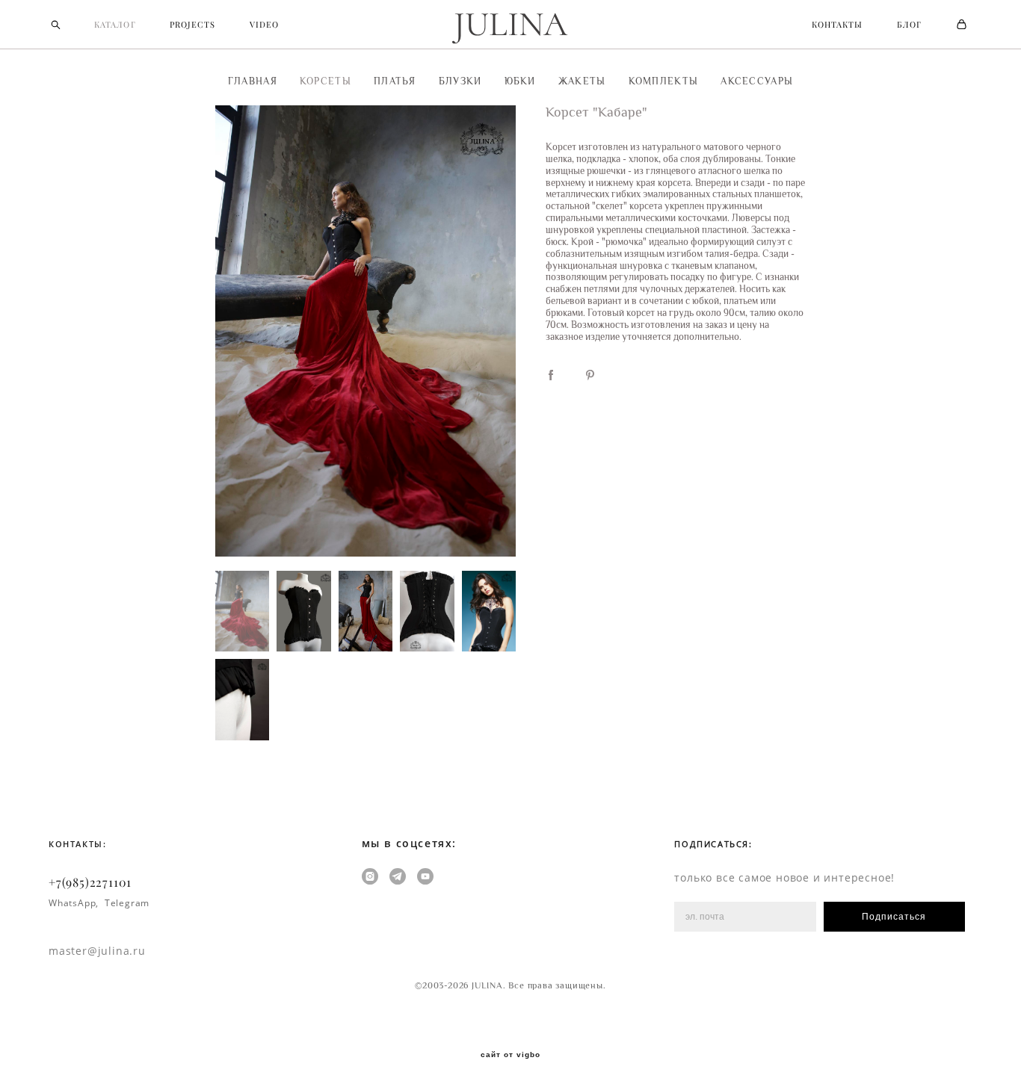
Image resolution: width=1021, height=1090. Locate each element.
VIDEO (265, 24)
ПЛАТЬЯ (395, 81)
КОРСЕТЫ (325, 81)
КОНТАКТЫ (837, 24)
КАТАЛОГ (115, 24)
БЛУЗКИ (460, 81)
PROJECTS (193, 24)
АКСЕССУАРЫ (757, 81)
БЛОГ (909, 24)
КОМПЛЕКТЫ (664, 81)
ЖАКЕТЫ (582, 81)
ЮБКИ (520, 81)
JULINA (510, 24)
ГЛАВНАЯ (252, 81)
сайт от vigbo (510, 1055)
